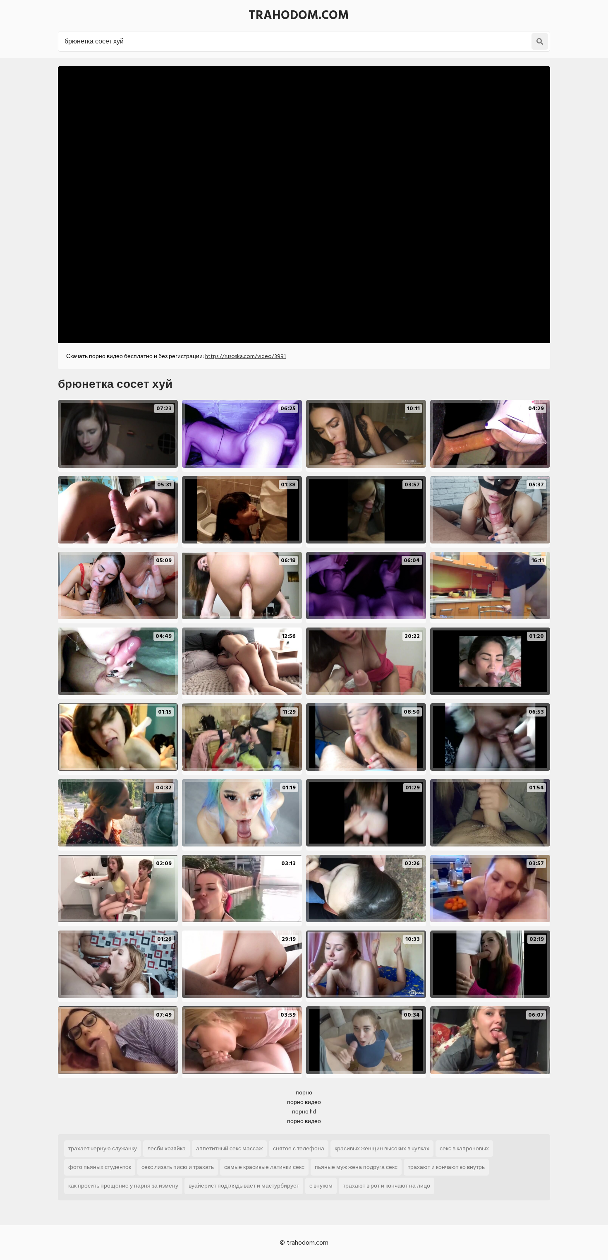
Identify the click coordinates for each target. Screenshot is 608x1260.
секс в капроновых (464, 1148)
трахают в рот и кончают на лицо (386, 1185)
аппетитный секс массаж (229, 1148)
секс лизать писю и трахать (177, 1167)
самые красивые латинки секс (264, 1167)
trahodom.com (299, 15)
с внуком (321, 1185)
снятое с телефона (298, 1148)
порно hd (304, 1111)
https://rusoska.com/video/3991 (245, 356)
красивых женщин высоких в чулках (382, 1148)
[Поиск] (539, 41)
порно (304, 1092)
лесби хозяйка (166, 1148)
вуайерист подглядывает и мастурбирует (244, 1185)
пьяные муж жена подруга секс (356, 1167)
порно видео (304, 1102)
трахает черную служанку (102, 1148)
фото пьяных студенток (99, 1167)
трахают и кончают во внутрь (446, 1167)
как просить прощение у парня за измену (123, 1185)
